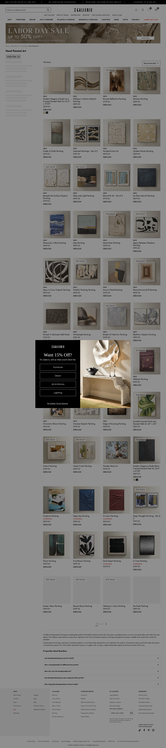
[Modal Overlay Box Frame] (83, 374)
